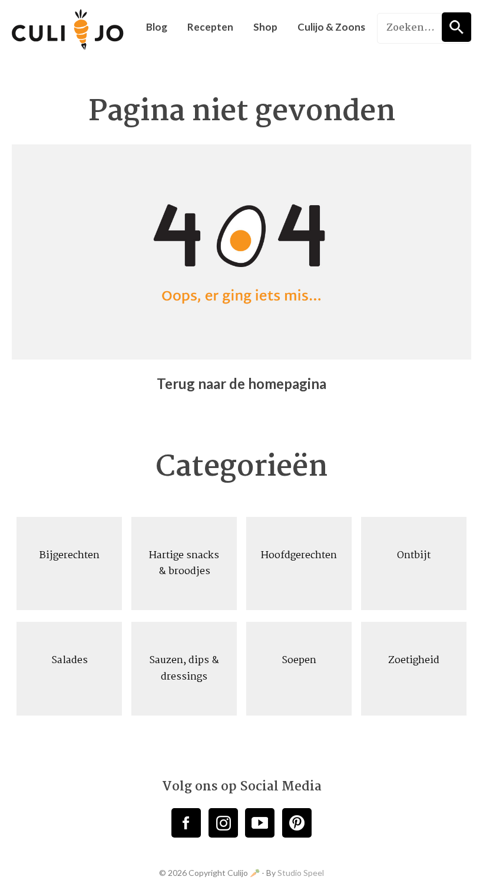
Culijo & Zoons (331, 27)
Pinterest (297, 823)
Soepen (299, 660)
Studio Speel (300, 873)
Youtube (259, 823)
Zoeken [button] (456, 27)
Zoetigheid (413, 660)
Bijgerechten (69, 556)
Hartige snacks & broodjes (184, 563)
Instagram (223, 823)
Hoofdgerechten (299, 556)
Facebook (186, 823)
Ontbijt (414, 556)
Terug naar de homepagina (241, 383)
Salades (69, 660)
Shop (265, 27)
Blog (156, 27)
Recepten (210, 27)
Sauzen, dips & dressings (184, 668)
